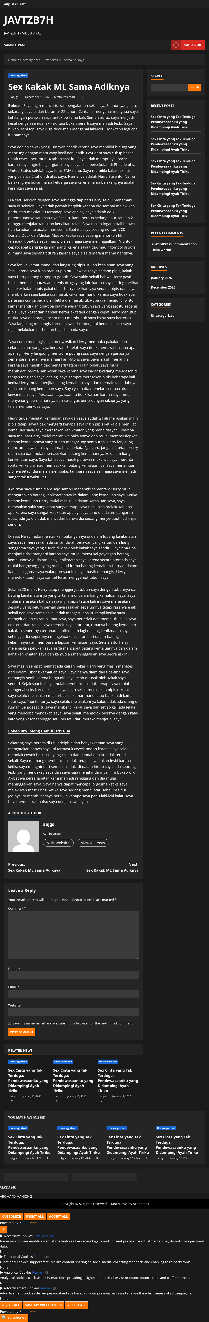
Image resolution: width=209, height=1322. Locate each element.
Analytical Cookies (17, 1272)
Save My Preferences (43, 1305)
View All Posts (93, 842)
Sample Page (15, 45)
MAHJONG (24, 1196)
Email (13, 987)
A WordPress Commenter (171, 244)
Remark (40, 1256)
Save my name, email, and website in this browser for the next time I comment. (72, 1023)
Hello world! (161, 250)
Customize (11, 1216)
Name (14, 969)
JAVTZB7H (28, 20)
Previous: (34, 867)
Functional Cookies (18, 1256)
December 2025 (163, 287)
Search (157, 76)
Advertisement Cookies (21, 1288)
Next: (112, 867)
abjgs (15, 97)
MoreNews (119, 1204)
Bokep (14, 105)
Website (14, 1005)
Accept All (58, 1216)
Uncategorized (18, 75)
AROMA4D (8, 1196)
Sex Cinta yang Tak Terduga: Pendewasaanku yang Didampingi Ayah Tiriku (28, 1080)
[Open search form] (166, 45)
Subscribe (193, 45)
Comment (17, 908)
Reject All (35, 1216)
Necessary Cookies (18, 1236)
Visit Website (58, 842)
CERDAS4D (8, 1187)
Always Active (43, 1236)
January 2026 (161, 278)
